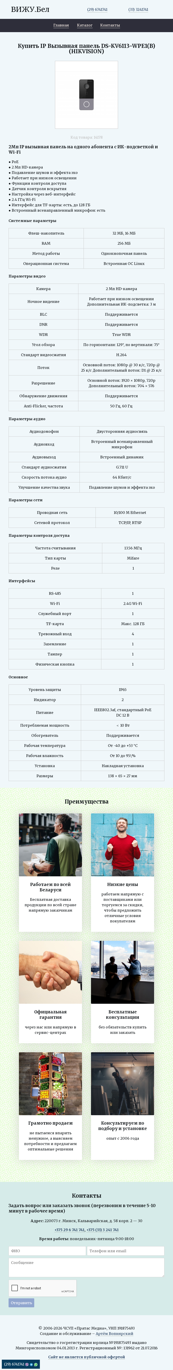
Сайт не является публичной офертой (86, 1357)
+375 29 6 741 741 (69, 1230)
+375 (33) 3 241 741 (102, 1230)
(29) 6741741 (97, 9)
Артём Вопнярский (114, 1333)
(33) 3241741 (138, 9)
